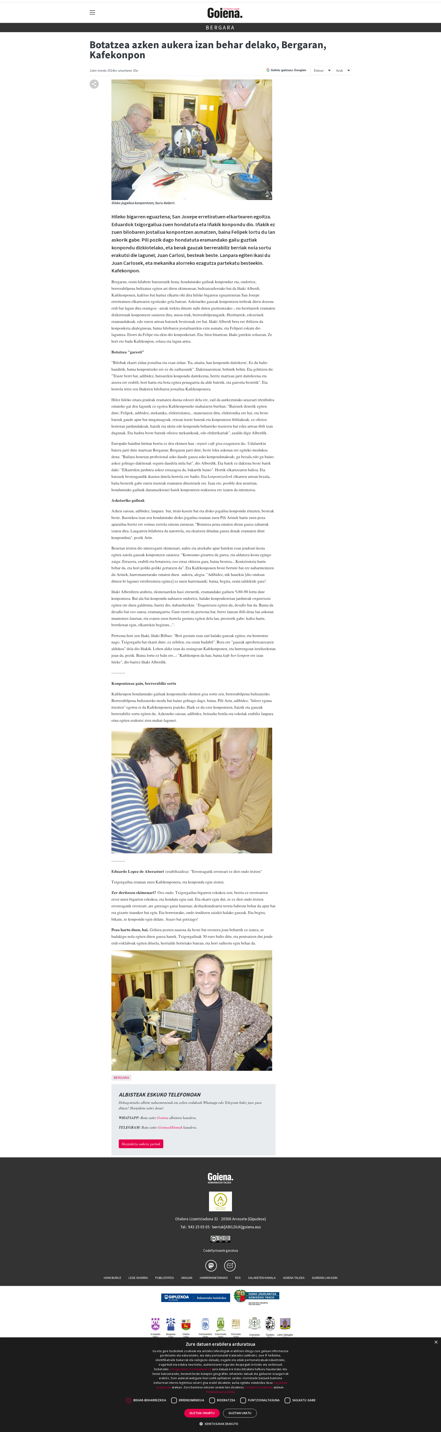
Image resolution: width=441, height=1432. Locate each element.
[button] (220, 1423)
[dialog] (220, 1384)
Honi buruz (112, 1278)
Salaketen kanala (262, 1278)
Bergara (220, 27)
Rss (238, 1278)
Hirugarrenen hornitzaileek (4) (190, 1369)
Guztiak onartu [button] (202, 1413)
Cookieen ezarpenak (259, 1387)
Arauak (186, 1278)
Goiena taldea (294, 1278)
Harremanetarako (214, 1278)
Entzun (318, 70)
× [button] (436, 1342)
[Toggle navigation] (92, 12)
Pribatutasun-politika (220, 1392)
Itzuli (339, 70)
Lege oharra (138, 1278)
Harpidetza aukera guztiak (141, 1143)
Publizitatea (164, 1278)
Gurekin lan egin (324, 1278)
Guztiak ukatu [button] (240, 1413)
